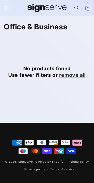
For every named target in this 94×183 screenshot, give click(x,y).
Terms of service (62, 169)
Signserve (25, 161)
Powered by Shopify (49, 161)
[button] (6, 8)
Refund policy (78, 161)
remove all (72, 75)
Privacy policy (34, 169)
